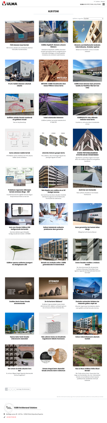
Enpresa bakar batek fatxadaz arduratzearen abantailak (19, 338)
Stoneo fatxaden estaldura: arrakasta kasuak (87, 263)
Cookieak (101, 396)
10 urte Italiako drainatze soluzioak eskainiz (19, 85)
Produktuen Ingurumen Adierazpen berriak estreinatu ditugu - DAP (19, 191)
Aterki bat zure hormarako (87, 190)
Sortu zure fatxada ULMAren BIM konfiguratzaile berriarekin (19, 228)
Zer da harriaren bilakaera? (53, 301)
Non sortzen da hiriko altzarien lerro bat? (19, 369)
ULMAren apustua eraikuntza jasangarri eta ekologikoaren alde (19, 263)
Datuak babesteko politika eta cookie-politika (87, 396)
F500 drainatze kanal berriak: (19, 45)
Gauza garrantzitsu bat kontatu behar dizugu (87, 228)
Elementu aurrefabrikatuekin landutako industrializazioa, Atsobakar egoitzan (87, 46)
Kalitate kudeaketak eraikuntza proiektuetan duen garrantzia (53, 228)
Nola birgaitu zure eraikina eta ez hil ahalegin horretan (53, 191)
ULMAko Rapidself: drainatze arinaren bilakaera (53, 46)
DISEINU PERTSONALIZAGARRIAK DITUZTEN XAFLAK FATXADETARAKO (87, 154)
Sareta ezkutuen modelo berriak (19, 153)
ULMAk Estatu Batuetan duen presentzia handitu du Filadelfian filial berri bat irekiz (87, 86)
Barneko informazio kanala (63, 396)
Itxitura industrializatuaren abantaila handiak (87, 338)
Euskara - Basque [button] (100, 1)
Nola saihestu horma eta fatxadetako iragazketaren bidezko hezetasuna (53, 338)
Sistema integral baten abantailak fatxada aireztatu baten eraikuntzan (53, 369)
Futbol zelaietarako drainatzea (53, 117)
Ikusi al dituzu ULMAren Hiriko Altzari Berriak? (87, 369)
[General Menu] (103, 4)
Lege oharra (73, 396)
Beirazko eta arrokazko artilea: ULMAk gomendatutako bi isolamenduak (53, 263)
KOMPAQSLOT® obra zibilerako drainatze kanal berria (87, 118)
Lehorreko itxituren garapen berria (53, 153)
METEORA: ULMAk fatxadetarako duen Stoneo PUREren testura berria (53, 85)
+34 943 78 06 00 (11, 417)
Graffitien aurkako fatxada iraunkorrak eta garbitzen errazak (19, 118)
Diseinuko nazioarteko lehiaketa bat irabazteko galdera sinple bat (87, 302)
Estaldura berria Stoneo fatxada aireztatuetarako (19, 302)
